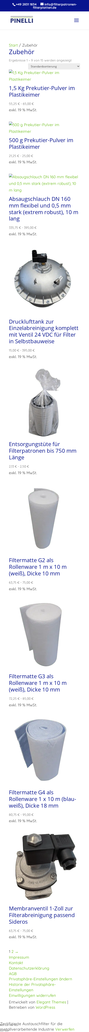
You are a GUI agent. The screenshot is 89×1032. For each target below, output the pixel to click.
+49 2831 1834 (26, 4)
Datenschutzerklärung (29, 968)
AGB (13, 973)
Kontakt (16, 962)
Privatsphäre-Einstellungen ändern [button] (40, 978)
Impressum (19, 957)
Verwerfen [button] (64, 1029)
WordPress (45, 1007)
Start (13, 45)
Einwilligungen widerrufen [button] (32, 995)
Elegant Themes (51, 1002)
